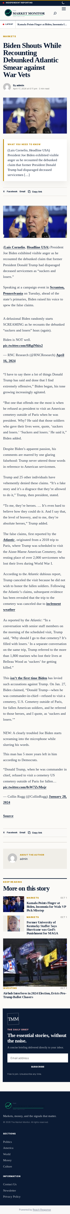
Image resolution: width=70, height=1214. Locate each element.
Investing (10, 988)
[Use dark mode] (63, 3)
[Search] (55, 13)
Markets (9, 36)
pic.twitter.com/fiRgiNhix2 (23, 345)
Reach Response (42, 1209)
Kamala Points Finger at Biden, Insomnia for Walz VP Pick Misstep (42, 24)
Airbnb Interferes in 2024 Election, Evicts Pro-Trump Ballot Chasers (34, 995)
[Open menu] (64, 13)
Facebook (12, 191)
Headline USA (37, 247)
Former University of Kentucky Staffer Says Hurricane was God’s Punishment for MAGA (42, 927)
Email (22, 191)
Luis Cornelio (14, 247)
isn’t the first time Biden (28, 678)
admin (20, 85)
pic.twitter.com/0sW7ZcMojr (24, 787)
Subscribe (38, 1066)
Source (8, 816)
